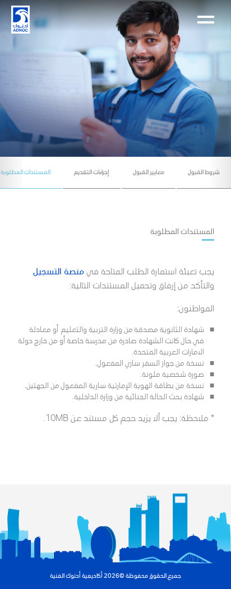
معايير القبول (148, 172)
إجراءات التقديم (91, 172)
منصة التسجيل (58, 271)
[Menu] (205, 19)
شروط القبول (204, 172)
